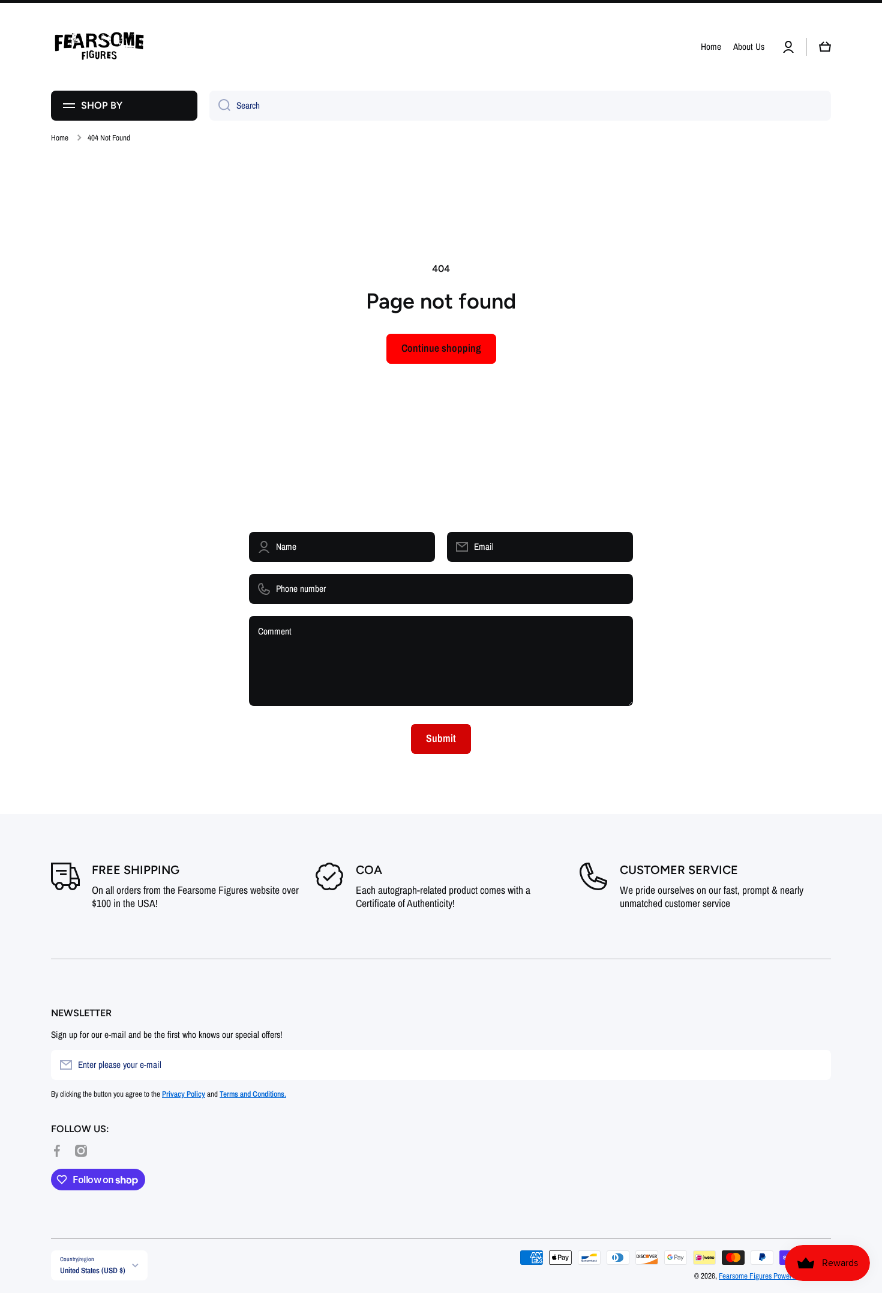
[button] (825, 47)
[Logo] (99, 47)
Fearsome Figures (746, 1275)
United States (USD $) (92, 1270)
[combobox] (520, 106)
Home (59, 138)
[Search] (219, 106)
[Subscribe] (816, 1065)
